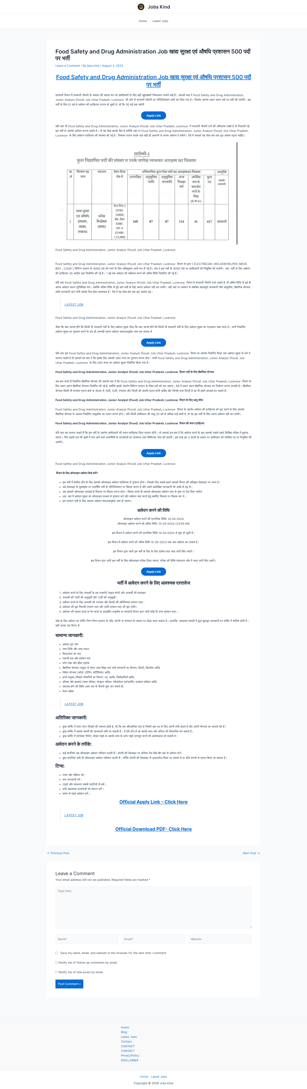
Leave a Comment (67, 65)
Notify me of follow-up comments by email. (88, 962)
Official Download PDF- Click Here (153, 829)
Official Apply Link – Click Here (153, 802)
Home (143, 21)
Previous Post (58, 853)
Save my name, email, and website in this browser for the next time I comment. (113, 953)
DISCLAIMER (129, 1060)
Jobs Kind (159, 7)
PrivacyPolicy (130, 1055)
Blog (124, 1032)
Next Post (251, 853)
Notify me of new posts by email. (81, 972)
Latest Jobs (160, 21)
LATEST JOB (73, 304)
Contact (126, 1041)
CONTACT (128, 1046)
